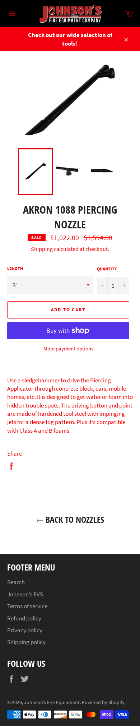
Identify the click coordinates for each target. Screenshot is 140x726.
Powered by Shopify (103, 702)
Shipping (42, 248)
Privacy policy (24, 630)
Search (16, 582)
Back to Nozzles (73, 519)
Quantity (107, 268)
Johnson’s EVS (25, 594)
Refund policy (24, 618)
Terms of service (27, 606)
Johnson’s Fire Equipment (52, 702)
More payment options (68, 348)
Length (15, 268)
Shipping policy (26, 642)
